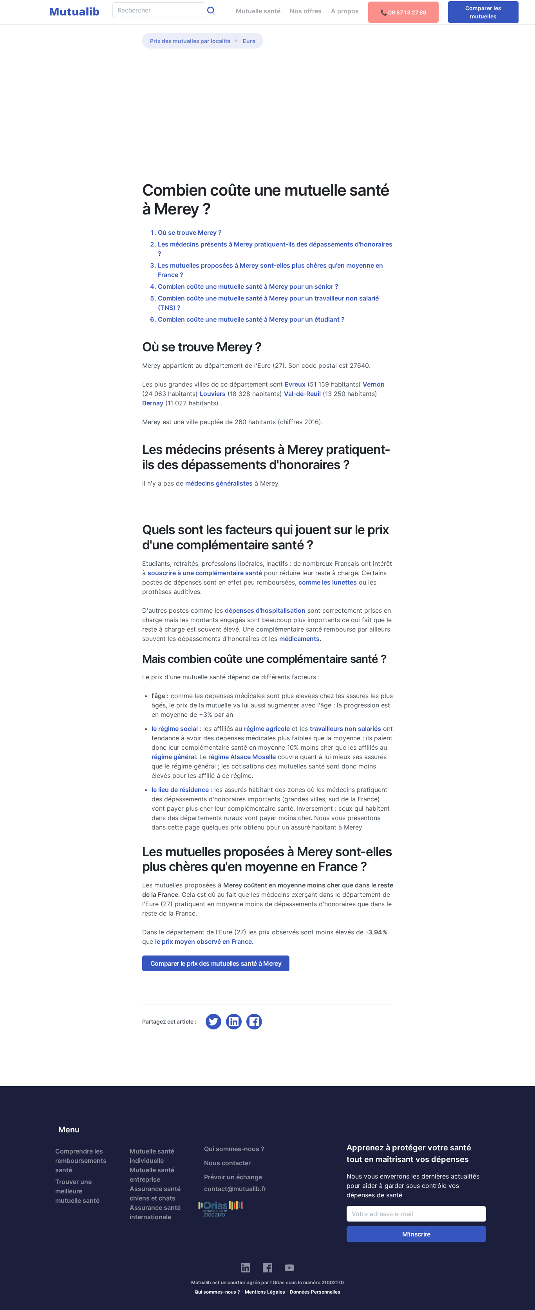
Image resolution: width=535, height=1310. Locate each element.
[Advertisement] (267, 116)
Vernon (374, 384)
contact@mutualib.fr (235, 1189)
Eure (249, 41)
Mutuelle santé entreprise (152, 1174)
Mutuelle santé (258, 11)
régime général (174, 757)
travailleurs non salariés (345, 728)
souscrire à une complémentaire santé (205, 573)
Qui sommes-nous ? (234, 1149)
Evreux (295, 384)
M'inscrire (416, 1234)
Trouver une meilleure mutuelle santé (77, 1191)
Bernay (152, 403)
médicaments (299, 638)
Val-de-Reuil (302, 394)
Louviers (213, 394)
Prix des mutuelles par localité (190, 41)
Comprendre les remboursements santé (81, 1160)
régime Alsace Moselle (242, 757)
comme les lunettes (327, 582)
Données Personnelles (315, 1292)
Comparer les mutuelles (483, 12)
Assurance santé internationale (155, 1212)
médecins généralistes (219, 483)
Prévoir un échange (233, 1177)
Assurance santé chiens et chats (155, 1193)
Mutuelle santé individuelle (152, 1155)
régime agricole (267, 728)
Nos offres (306, 11)
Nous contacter (227, 1163)
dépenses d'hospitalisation (265, 610)
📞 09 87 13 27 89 (403, 12)
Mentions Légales (265, 1292)
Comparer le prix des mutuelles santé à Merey (216, 963)
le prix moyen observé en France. (204, 941)
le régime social (175, 728)
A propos (345, 11)
